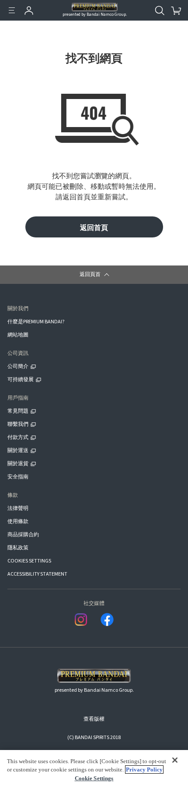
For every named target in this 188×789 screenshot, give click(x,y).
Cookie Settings (94, 778)
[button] (94, 274)
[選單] (12, 10)
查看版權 (94, 719)
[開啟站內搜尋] (159, 10)
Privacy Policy (144, 769)
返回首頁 (94, 227)
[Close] (175, 760)
